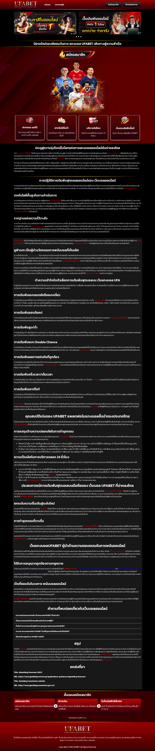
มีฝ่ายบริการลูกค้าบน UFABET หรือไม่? (30, 636)
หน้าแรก (47, 4)
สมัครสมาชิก (75, 54)
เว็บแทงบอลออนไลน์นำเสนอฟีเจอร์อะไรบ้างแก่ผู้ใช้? (34, 620)
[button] (74, 36)
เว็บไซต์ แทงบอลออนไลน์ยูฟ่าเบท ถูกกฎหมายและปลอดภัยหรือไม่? (40, 626)
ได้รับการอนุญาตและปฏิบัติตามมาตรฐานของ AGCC (96, 568)
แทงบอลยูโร (59, 4)
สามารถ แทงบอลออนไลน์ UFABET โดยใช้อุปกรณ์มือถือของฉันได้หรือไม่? (42, 631)
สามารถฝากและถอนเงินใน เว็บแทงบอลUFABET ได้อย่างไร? (38, 615)
